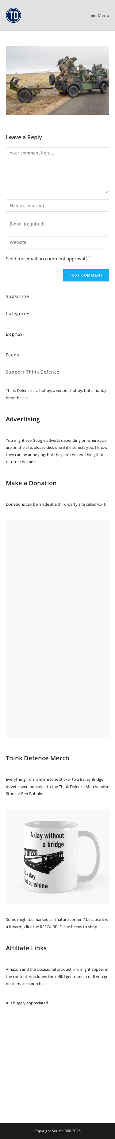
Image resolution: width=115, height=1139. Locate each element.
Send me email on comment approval (45, 258)
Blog (10, 334)
